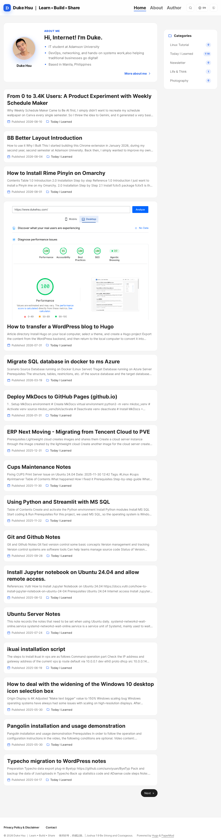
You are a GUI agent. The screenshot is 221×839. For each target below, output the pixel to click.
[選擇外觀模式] (214, 8)
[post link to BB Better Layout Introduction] (80, 146)
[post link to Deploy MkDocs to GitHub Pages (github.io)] (80, 405)
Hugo (155, 835)
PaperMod (167, 835)
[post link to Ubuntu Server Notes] (80, 622)
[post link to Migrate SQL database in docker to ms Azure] (80, 370)
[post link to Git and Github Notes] (80, 545)
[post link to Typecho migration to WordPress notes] (80, 770)
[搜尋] (190, 8)
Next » (149, 793)
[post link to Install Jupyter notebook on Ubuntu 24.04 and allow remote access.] (80, 584)
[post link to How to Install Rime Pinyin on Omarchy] (80, 182)
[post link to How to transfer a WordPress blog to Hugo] (80, 276)
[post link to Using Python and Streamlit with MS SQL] (80, 510)
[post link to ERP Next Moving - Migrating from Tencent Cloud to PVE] (80, 440)
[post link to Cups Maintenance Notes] (80, 475)
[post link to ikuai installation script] (80, 658)
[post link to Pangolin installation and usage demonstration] (80, 734)
